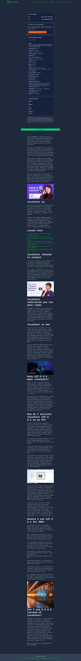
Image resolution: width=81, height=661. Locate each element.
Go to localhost (40, 129)
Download (40, 1)
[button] (73, 1)
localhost (46, 1)
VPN (57, 1)
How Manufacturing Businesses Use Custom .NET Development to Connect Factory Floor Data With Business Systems (40, 243)
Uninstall (52, 1)
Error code (34, 1)
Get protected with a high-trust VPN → (37, 32)
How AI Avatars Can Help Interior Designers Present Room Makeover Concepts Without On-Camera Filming (40, 238)
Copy (51, 16)
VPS (60, 1)
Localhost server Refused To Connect (36, 260)
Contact (69, 1)
